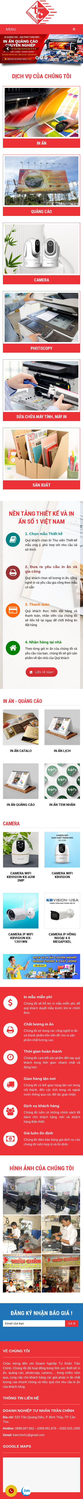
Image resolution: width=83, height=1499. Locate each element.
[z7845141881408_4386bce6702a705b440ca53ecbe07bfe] (61, 1273)
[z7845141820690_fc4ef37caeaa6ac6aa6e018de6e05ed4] (22, 1234)
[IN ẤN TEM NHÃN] (62, 781)
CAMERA (41, 280)
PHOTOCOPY (41, 348)
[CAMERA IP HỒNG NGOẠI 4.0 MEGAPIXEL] (62, 910)
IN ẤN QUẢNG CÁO (21, 805)
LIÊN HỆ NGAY (44, 672)
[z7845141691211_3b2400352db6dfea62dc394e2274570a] (22, 1273)
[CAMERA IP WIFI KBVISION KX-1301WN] (20, 910)
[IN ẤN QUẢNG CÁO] (20, 781)
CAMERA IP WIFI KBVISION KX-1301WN (20, 937)
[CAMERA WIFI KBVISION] (62, 849)
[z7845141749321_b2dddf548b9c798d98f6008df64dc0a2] (22, 1195)
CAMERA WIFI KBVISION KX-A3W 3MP (21, 876)
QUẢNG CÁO (41, 211)
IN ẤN (41, 143)
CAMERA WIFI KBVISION (62, 875)
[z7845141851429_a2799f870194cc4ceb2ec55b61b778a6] (61, 1234)
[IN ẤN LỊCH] (62, 727)
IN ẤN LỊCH (62, 751)
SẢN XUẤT (42, 485)
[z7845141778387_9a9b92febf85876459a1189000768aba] (61, 1195)
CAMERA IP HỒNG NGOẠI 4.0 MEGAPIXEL (62, 937)
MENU (11, 29)
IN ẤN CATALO (21, 751)
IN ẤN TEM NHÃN (62, 805)
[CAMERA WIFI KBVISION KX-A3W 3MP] (20, 849)
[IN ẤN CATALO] (20, 727)
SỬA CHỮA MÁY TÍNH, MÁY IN (41, 416)
